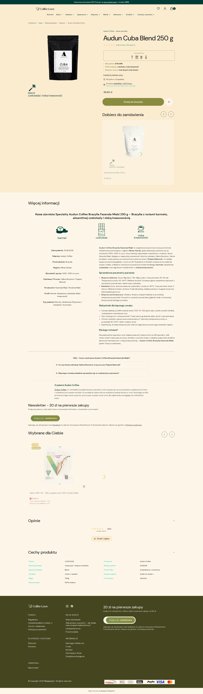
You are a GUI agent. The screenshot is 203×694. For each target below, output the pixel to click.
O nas (68, 646)
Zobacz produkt (84, 486)
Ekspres (62, 23)
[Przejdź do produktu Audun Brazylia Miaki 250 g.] (133, 146)
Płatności (32, 643)
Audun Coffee (60, 389)
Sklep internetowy (100, 691)
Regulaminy (33, 619)
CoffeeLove (32, 23)
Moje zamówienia (73, 619)
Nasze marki (33, 668)
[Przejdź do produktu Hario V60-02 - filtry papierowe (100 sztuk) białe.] (59, 466)
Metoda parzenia (51, 23)
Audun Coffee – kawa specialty (115, 31)
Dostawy (32, 646)
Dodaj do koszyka (133, 101)
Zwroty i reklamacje (36, 626)
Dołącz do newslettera (45, 418)
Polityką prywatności (133, 425)
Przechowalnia (72, 632)
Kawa (40, 23)
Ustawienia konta (73, 628)
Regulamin (56, 425)
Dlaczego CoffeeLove (75, 643)
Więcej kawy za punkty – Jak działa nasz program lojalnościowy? (81, 624)
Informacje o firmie (74, 653)
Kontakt (69, 650)
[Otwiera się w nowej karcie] (67, 606)
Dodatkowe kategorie (75, 656)
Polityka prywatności (37, 629)
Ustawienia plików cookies (39, 623)
